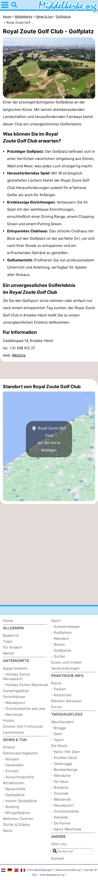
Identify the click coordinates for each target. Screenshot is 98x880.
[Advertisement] (49, 370)
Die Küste (59, 745)
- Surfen (58, 656)
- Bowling (11, 806)
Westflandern (62, 722)
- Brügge (58, 728)
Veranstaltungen (65, 668)
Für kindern (12, 647)
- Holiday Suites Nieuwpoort (16, 676)
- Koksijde (59, 817)
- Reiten (58, 644)
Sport (56, 620)
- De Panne (60, 823)
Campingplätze (16, 690)
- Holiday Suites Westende (25, 684)
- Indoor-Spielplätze (20, 801)
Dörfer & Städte (16, 824)
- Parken (58, 689)
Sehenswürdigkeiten (20, 753)
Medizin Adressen (66, 701)
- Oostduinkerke (65, 811)
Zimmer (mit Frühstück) (23, 726)
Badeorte (11, 635)
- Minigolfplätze (16, 812)
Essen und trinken (66, 662)
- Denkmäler (13, 765)
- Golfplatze (61, 650)
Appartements (15, 668)
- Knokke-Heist (64, 757)
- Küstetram (61, 695)
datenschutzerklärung (67, 869)
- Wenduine (61, 775)
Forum (56, 707)
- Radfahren (61, 632)
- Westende (13, 714)
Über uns (59, 844)
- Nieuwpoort (14, 702)
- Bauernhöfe (14, 789)
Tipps (7, 641)
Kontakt (57, 858)
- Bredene (59, 787)
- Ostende (60, 793)
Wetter (9, 653)
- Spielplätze (14, 795)
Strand (9, 747)
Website (19, 355)
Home (8, 620)
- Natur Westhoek (66, 829)
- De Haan (60, 781)
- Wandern (60, 638)
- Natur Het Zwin (65, 751)
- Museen (11, 759)
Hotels (8, 720)
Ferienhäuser (14, 696)
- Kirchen (11, 771)
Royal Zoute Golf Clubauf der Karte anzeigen (51, 439)
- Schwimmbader (65, 626)
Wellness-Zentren (18, 818)
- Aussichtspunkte (18, 777)
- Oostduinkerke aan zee (24, 708)
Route (56, 683)
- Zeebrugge (61, 763)
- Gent (56, 734)
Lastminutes (13, 732)
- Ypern (57, 740)
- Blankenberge (64, 769)
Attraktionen (13, 783)
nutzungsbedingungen (39, 869)
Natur (8, 830)
